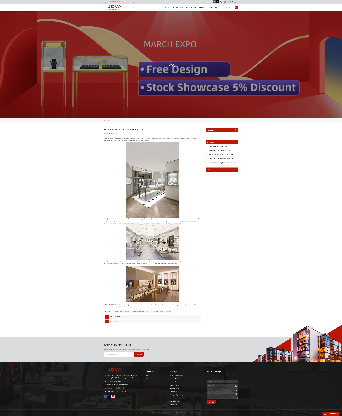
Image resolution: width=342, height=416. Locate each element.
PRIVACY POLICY (184, 413)
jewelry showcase (175, 379)
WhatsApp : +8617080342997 (116, 388)
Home (167, 7)
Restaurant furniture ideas (217, 146)
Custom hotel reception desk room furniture (222, 163)
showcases (177, 7)
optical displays (175, 401)
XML (177, 413)
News (147, 375)
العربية (236, 2)
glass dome (173, 404)
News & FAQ (191, 7)
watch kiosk (173, 391)
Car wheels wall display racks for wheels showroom (222, 159)
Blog (114, 121)
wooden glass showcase (178, 398)
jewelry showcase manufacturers (138, 305)
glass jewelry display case (178, 395)
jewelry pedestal (175, 385)
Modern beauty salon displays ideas (220, 154)
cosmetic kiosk (174, 388)
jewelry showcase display (140, 311)
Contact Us (226, 7)
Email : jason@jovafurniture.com (135, 2)
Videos (201, 7)
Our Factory (212, 7)
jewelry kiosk (174, 382)
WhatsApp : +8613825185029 (116, 391)
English (229, 2)
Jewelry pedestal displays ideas (219, 150)
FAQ (147, 379)
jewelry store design (176, 375)
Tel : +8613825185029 (113, 2)
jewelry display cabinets (121, 311)
